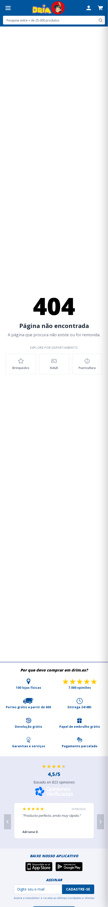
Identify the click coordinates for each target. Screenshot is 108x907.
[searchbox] (50, 20)
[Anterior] (7, 821)
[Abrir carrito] (100, 8)
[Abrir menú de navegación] (8, 8)
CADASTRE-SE (78, 889)
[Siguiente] (100, 821)
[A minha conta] (89, 8)
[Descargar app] (38, 867)
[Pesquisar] (100, 20)
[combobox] (54, 20)
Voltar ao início (54, 388)
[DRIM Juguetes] (48, 8)
